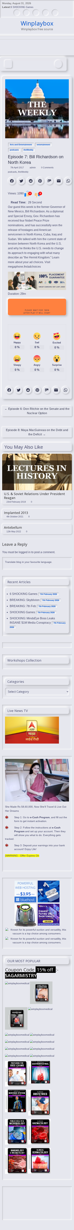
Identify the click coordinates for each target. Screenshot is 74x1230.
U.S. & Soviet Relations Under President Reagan (34, 496)
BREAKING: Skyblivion (25, 600)
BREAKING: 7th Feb (23, 606)
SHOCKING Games (22, 612)
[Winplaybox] (8, 64)
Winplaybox (37, 23)
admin (33, 167)
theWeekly (28, 150)
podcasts (14, 150)
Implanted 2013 (16, 513)
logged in (25, 552)
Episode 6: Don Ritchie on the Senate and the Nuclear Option (37, 411)
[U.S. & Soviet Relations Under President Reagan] (37, 455)
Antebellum (13, 527)
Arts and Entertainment (21, 145)
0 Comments (47, 167)
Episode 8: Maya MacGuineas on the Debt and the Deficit (37, 432)
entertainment (43, 145)
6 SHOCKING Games (22, 7)
